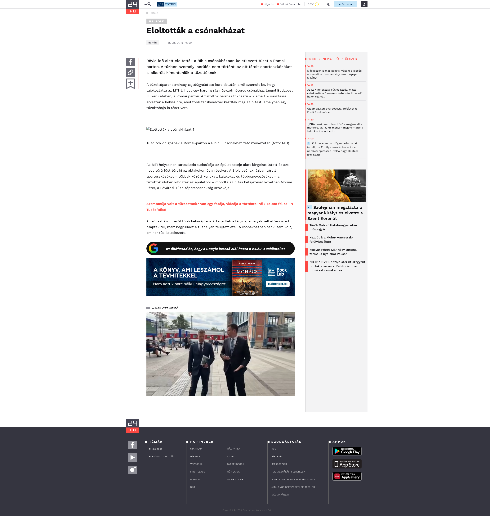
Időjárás (268, 4)
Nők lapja (233, 471)
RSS (273, 448)
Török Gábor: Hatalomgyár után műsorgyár (333, 227)
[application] (220, 354)
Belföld (153, 12)
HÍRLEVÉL (277, 456)
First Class (197, 471)
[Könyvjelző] (130, 84)
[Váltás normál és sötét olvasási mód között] (328, 4)
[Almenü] (148, 4)
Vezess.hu (196, 464)
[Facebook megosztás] (130, 62)
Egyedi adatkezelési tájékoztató (293, 479)
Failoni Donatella (290, 4)
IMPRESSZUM (279, 464)
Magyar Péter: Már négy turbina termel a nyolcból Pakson (333, 252)
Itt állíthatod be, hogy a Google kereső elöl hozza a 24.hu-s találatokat (225, 249)
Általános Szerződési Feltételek (293, 487)
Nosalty (195, 479)
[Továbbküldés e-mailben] (130, 72)
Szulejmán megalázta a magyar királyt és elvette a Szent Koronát (335, 213)
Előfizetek (346, 4)
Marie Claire (235, 479)
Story (230, 456)
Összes (351, 59)
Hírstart (195, 456)
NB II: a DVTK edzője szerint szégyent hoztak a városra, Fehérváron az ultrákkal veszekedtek (337, 266)
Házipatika (233, 448)
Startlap (196, 448)
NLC (192, 487)
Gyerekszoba (235, 464)
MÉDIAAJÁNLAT (280, 494)
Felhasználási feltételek (288, 471)
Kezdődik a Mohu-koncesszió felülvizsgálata (331, 239)
